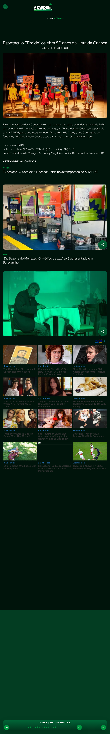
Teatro (59, 18)
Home (50, 18)
